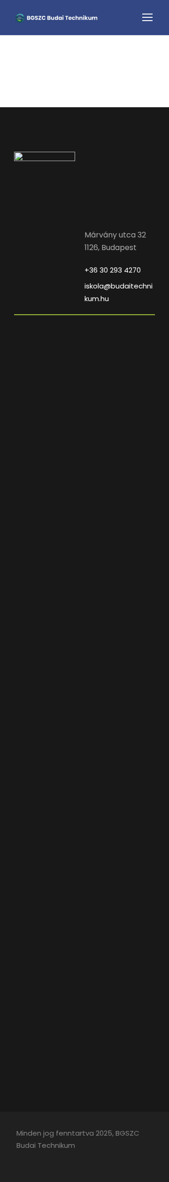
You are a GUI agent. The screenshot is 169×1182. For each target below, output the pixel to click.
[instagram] (36, 1158)
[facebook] (19, 1158)
